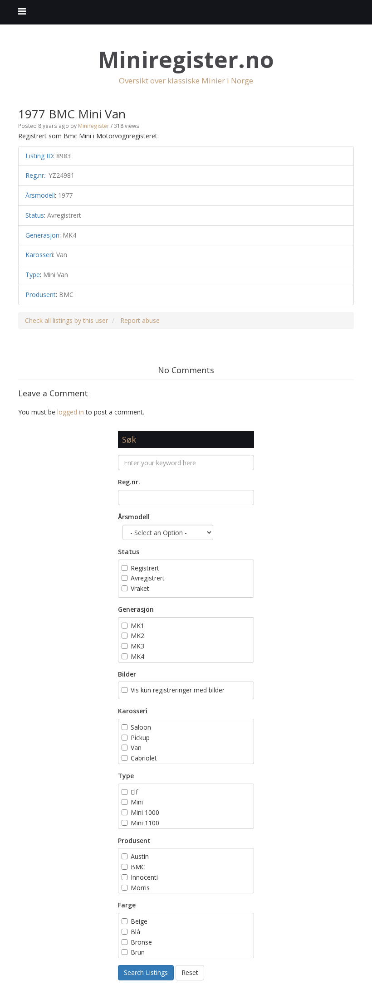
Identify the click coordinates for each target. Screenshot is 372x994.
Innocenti (144, 877)
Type (126, 775)
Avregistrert (148, 578)
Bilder (127, 674)
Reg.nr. (129, 482)
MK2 (137, 635)
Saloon (141, 727)
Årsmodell (134, 516)
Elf (134, 792)
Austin (140, 856)
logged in (70, 412)
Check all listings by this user (66, 320)
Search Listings (146, 972)
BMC (138, 866)
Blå (136, 931)
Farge (127, 905)
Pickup (140, 737)
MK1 (137, 625)
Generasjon (136, 609)
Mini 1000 (145, 812)
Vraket (140, 588)
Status (128, 551)
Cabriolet (144, 758)
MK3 (137, 646)
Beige (139, 921)
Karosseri (132, 711)
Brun (139, 952)
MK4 (137, 656)
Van (136, 747)
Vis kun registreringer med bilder (178, 690)
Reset (189, 972)
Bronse (141, 942)
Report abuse (140, 320)
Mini (137, 802)
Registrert (145, 568)
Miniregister (93, 125)
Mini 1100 (145, 823)
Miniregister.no (186, 59)
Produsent (134, 840)
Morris (140, 887)
